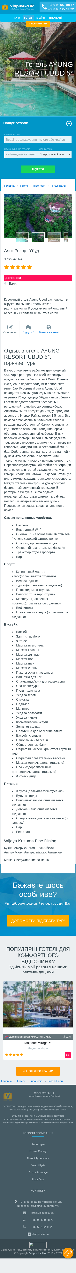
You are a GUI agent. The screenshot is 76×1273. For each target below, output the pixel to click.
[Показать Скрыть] (68, 1253)
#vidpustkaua (40, 1234)
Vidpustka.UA (37, 1253)
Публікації (55, 17)
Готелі (28, 17)
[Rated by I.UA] (38, 1244)
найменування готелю (17, 148)
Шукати (38, 169)
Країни (40, 17)
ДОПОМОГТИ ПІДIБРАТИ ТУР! (38, 921)
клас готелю (45, 148)
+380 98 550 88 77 (61, 5)
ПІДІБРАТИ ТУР (38, 23)
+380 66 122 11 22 (61, 9)
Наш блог (38, 1179)
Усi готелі (38, 1071)
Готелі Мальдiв (38, 1172)
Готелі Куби (38, 1165)
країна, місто (11, 134)
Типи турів (38, 1144)
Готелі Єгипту (38, 1151)
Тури (17, 17)
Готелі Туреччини (38, 1158)
